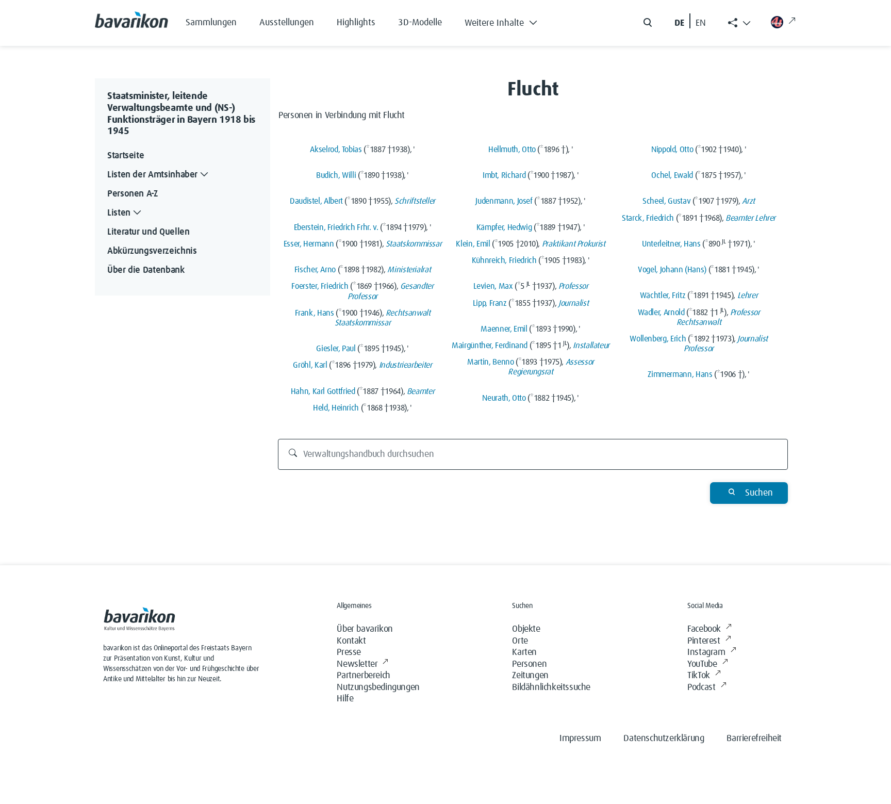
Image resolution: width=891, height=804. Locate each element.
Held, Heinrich (336, 408)
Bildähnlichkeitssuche (551, 687)
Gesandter (417, 286)
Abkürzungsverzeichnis (151, 251)
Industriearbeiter (405, 365)
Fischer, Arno (315, 270)
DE (679, 23)
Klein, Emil (473, 244)
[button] (508, 20)
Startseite (125, 155)
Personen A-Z (132, 194)
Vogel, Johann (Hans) (672, 270)
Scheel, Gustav (666, 201)
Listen (118, 213)
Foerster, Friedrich (319, 286)
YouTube (702, 664)
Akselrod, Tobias (335, 149)
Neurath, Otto (503, 398)
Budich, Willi (336, 175)
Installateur (591, 345)
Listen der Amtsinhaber (152, 174)
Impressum (580, 738)
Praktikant (558, 244)
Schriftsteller (414, 201)
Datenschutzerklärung (663, 738)
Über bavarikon (364, 629)
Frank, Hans (314, 313)
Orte (519, 641)
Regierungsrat (530, 372)
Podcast (701, 687)
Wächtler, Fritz (663, 295)
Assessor (580, 362)
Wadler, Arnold (661, 312)
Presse (349, 652)
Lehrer (765, 218)
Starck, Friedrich (648, 218)
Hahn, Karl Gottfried (323, 391)
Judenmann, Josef (503, 201)
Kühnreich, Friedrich (504, 260)
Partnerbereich (363, 675)
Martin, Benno (490, 362)
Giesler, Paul (335, 348)
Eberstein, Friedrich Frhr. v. (336, 227)
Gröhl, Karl (310, 365)
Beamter (420, 391)
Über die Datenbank (146, 270)
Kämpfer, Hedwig (504, 227)
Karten (524, 652)
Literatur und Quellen (148, 232)
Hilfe (345, 698)
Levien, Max (493, 286)
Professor (362, 296)
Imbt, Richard (504, 175)
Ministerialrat (409, 270)
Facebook (704, 629)
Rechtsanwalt (408, 313)
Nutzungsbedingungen (378, 687)
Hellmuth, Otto (512, 149)
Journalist (573, 303)
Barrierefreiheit (754, 738)
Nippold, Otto (672, 149)
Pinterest (703, 641)
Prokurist (591, 244)
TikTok (698, 675)
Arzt (748, 201)
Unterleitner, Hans (671, 244)
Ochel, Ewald (672, 175)
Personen (529, 664)
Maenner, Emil (504, 329)
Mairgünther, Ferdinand (489, 345)
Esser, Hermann (309, 244)
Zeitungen (530, 675)
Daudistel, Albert (316, 201)
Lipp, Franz (490, 303)
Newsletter (357, 664)
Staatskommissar (414, 244)
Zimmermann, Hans (680, 374)
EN (701, 23)
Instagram (706, 652)
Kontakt (351, 641)
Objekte (526, 629)
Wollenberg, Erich (658, 339)
